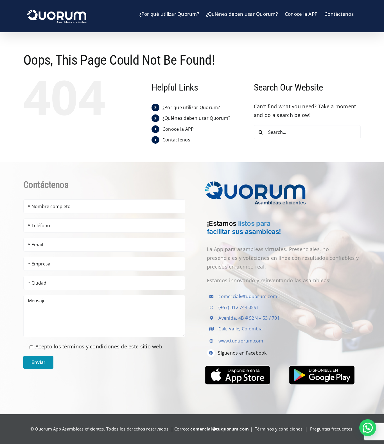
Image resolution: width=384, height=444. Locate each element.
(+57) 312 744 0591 (238, 307)
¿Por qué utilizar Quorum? (191, 107)
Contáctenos (176, 140)
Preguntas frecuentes (331, 429)
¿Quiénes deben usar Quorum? (196, 118)
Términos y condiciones (278, 429)
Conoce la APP (178, 129)
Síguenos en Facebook (242, 353)
